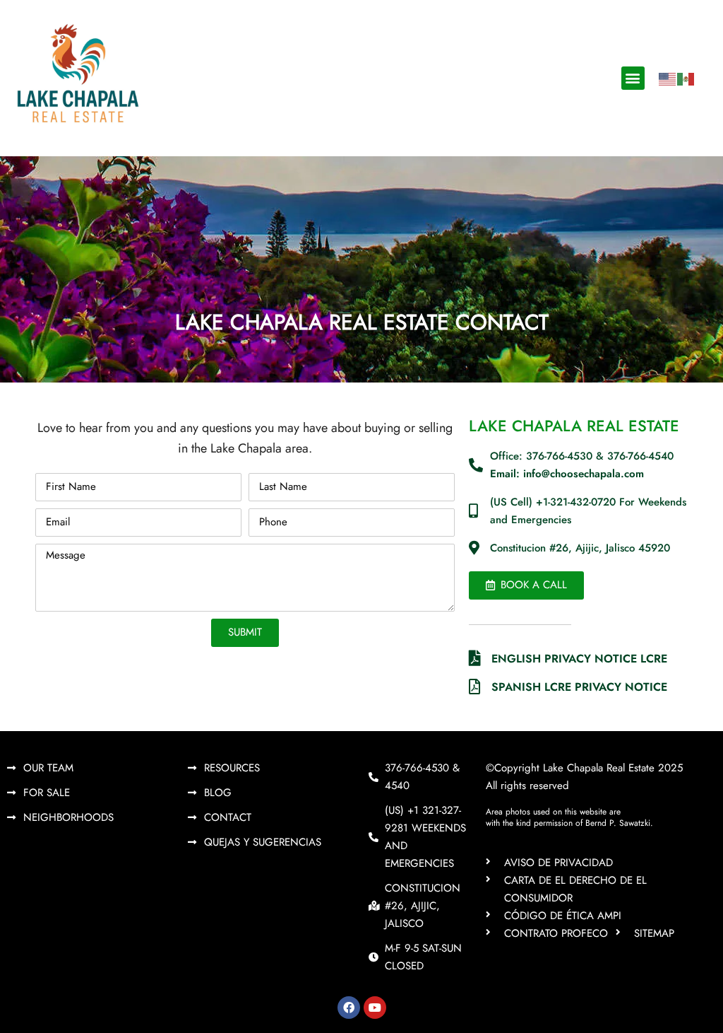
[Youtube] (375, 1007)
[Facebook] (348, 1007)
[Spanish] (686, 78)
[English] (668, 78)
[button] (633, 78)
